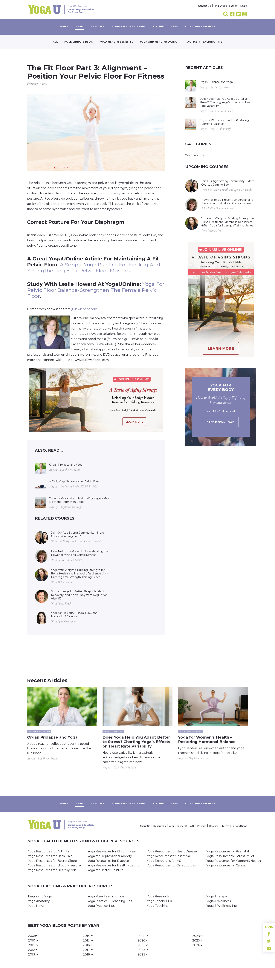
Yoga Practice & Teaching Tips (110, 901)
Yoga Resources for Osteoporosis (171, 865)
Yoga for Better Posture (105, 870)
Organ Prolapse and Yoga (65, 464)
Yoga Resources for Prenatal (227, 851)
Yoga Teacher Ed (159, 901)
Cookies (213, 826)
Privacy (201, 826)
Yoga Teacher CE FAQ (181, 826)
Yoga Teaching (158, 906)
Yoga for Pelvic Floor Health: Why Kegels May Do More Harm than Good (79, 500)
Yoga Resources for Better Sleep (52, 861)
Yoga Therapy (216, 896)
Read (79, 26)
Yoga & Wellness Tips (221, 906)
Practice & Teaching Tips (203, 41)
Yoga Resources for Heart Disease (172, 851)
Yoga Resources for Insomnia (168, 856)
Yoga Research (158, 896)
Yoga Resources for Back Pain (50, 856)
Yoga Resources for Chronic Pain (112, 851)
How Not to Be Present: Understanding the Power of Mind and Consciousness (79, 553)
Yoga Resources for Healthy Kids (52, 870)
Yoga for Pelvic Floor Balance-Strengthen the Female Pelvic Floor (95, 290)
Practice (98, 26)
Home (64, 26)
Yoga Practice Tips (101, 906)
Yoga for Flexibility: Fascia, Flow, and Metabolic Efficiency (74, 614)
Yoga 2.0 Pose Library (129, 26)
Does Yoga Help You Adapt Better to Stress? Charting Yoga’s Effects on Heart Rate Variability (226, 102)
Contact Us (204, 5)
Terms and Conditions (234, 826)
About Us (145, 826)
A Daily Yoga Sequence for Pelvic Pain (74, 481)
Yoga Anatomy (39, 901)
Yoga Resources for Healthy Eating (114, 865)
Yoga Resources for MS (164, 861)
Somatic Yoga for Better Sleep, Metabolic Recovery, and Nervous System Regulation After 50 (79, 595)
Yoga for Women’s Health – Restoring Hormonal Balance (224, 122)
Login (243, 5)
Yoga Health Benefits (116, 41)
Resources (159, 826)
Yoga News (36, 906)
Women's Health (196, 155)
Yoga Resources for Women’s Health (233, 861)
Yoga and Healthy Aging (158, 41)
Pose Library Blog (78, 41)
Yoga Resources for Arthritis (48, 851)
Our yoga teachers (200, 26)
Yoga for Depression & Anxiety (110, 856)
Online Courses (165, 26)
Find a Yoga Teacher (225, 5)
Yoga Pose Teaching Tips (106, 896)
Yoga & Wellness (218, 901)
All (55, 41)
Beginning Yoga (40, 896)
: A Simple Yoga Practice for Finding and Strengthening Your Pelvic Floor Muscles (93, 268)
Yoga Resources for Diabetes (109, 861)
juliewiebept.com (84, 309)
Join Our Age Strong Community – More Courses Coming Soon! (77, 534)
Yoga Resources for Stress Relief (230, 856)
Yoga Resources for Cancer (226, 865)
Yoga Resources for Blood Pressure (54, 865)
